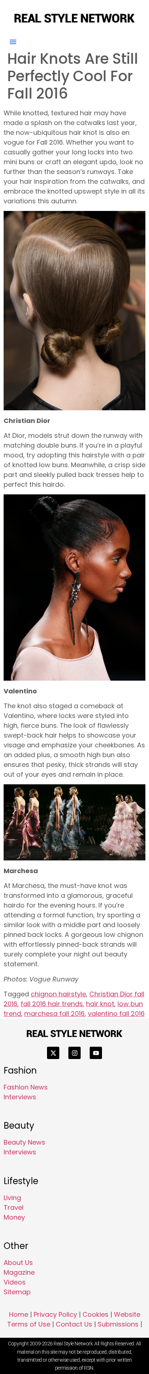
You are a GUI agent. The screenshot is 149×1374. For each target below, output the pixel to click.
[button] (13, 41)
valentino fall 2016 (116, 1013)
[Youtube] (96, 1053)
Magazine (19, 1272)
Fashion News (26, 1087)
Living (12, 1197)
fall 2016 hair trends (52, 1003)
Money (14, 1217)
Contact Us (74, 1324)
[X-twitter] (53, 1053)
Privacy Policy (55, 1314)
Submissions (118, 1324)
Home (18, 1314)
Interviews (20, 1096)
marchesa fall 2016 (54, 1013)
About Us (18, 1262)
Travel (14, 1207)
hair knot (100, 1003)
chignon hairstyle (58, 994)
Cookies (95, 1314)
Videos (15, 1282)
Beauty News (24, 1142)
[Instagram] (74, 1053)
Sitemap (17, 1291)
